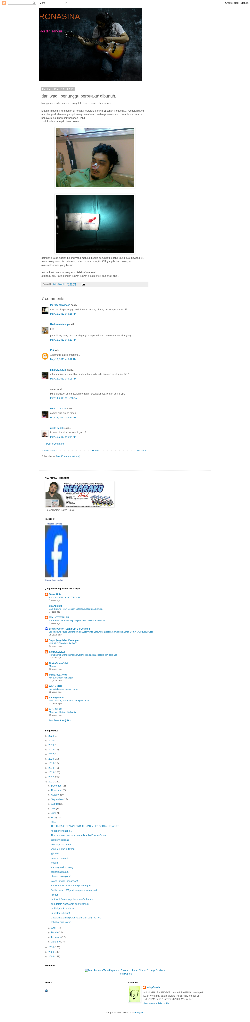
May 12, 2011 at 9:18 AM (63, 378)
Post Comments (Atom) (68, 456)
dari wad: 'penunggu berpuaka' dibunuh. (72, 899)
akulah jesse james (61, 844)
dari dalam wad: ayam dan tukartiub (70, 904)
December (57, 785)
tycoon (54, 862)
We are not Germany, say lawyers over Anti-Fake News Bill (77, 620)
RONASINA (59, 16)
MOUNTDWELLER (59, 617)
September (57, 799)
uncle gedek (57, 428)
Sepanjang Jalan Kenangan (64, 640)
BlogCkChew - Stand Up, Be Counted (69, 628)
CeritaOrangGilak (58, 663)
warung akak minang (62, 867)
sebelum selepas (60, 840)
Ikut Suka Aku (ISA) (60, 720)
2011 (51, 781)
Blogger (139, 1012)
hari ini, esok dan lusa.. (63, 908)
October (55, 794)
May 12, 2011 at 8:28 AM (63, 339)
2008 (51, 956)
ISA (52, 350)
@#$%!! (55, 853)
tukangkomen (56, 697)
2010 (51, 947)
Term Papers (125, 973)
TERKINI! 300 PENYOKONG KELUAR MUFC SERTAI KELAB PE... (86, 826)
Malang (52, 666)
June (54, 813)
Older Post (141, 450)
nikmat (54, 894)
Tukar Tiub (55, 594)
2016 (51, 758)
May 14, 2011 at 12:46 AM (64, 398)
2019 (51, 745)
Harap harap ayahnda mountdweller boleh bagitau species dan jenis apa (83, 655)
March (54, 932)
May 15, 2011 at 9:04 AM (63, 437)
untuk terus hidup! (60, 913)
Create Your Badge (54, 580)
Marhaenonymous (60, 305)
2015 (51, 763)
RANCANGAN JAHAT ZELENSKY (65, 597)
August (55, 804)
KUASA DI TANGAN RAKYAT (63, 643)
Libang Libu (55, 606)
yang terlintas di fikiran (63, 849)
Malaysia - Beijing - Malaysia (62, 712)
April (54, 928)
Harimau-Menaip (59, 324)
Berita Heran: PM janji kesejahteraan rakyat (74, 890)
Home (95, 450)
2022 (51, 736)
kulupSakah (153, 987)
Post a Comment (55, 443)
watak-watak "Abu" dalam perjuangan (71, 885)
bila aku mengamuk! (61, 876)
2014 (51, 768)
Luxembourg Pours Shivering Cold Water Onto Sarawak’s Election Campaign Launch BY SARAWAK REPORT (101, 632)
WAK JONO (55, 686)
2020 (51, 740)
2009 (51, 952)
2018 (51, 749)
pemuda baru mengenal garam (63, 689)
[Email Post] (83, 284)
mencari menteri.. (60, 858)
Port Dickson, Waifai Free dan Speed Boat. (69, 700)
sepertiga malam (60, 872)
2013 (51, 772)
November (57, 790)
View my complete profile (156, 1003)
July (53, 808)
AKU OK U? (55, 709)
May (53, 817)
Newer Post (48, 450)
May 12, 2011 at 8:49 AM (63, 359)
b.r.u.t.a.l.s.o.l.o (58, 370)
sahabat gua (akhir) (61, 922)
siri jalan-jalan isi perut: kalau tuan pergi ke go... (76, 917)
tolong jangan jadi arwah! (64, 881)
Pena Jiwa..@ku (58, 674)
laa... (53, 821)
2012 (51, 777)
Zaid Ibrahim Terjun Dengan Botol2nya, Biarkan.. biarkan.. (76, 609)
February (56, 937)
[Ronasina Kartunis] (56, 576)
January (55, 941)
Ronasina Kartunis (53, 524)
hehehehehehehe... (61, 831)
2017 (51, 754)
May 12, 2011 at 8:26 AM (63, 313)
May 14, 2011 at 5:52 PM (63, 417)
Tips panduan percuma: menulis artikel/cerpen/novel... (79, 835)
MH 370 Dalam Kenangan (61, 678)
